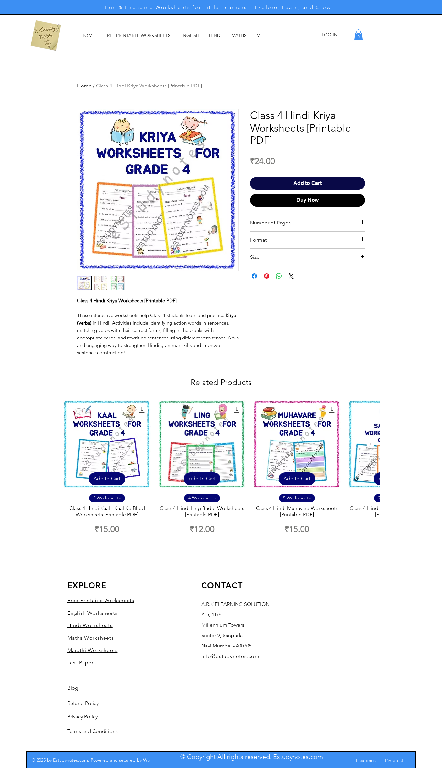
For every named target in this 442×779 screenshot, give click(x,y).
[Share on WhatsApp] (279, 276)
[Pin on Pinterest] (267, 276)
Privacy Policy (82, 717)
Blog (72, 688)
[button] (358, 34)
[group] (221, 471)
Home (84, 86)
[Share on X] (291, 276)
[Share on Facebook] (254, 276)
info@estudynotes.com (230, 656)
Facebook (366, 760)
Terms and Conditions (92, 731)
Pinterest (394, 760)
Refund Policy (83, 703)
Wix (146, 760)
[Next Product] (370, 444)
